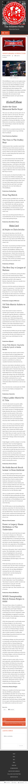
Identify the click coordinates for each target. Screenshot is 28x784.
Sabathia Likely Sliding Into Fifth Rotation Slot (13, 724)
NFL (14, 759)
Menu (6, 32)
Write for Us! (14, 776)
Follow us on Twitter (14, 774)
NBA (14, 762)
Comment (21, 745)
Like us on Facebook (14, 771)
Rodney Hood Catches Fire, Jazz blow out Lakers (12, 719)
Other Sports (14, 768)
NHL (14, 756)
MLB (14, 753)
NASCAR (14, 765)
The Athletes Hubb (14, 26)
